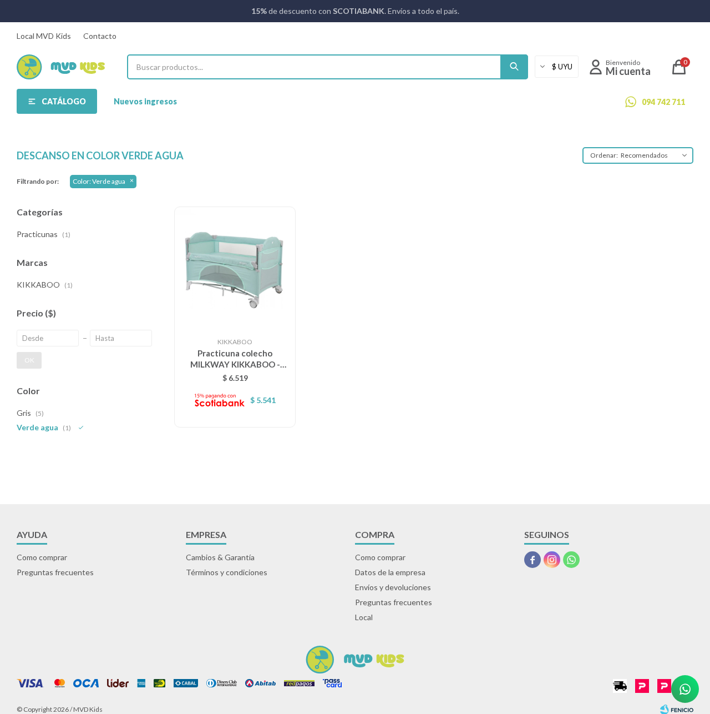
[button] (514, 66)
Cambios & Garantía (220, 557)
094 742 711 (663, 102)
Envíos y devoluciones (393, 587)
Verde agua (99, 181)
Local (364, 617)
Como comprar (42, 557)
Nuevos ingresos (145, 101)
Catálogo (64, 101)
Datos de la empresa (390, 572)
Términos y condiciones (226, 572)
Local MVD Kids (44, 36)
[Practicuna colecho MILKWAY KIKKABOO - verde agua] (235, 267)
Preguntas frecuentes (55, 572)
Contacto (99, 36)
